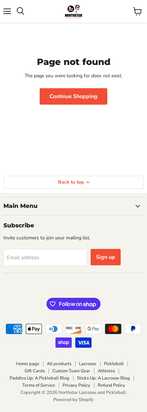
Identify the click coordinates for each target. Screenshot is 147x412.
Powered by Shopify (73, 400)
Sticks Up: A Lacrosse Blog (103, 378)
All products (59, 364)
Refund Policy (111, 385)
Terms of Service (38, 385)
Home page (27, 364)
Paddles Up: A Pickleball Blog (39, 378)
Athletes (106, 371)
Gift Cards (35, 371)
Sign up (105, 257)
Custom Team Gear (71, 371)
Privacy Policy (76, 385)
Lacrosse (87, 364)
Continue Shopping (73, 96)
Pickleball (114, 364)
